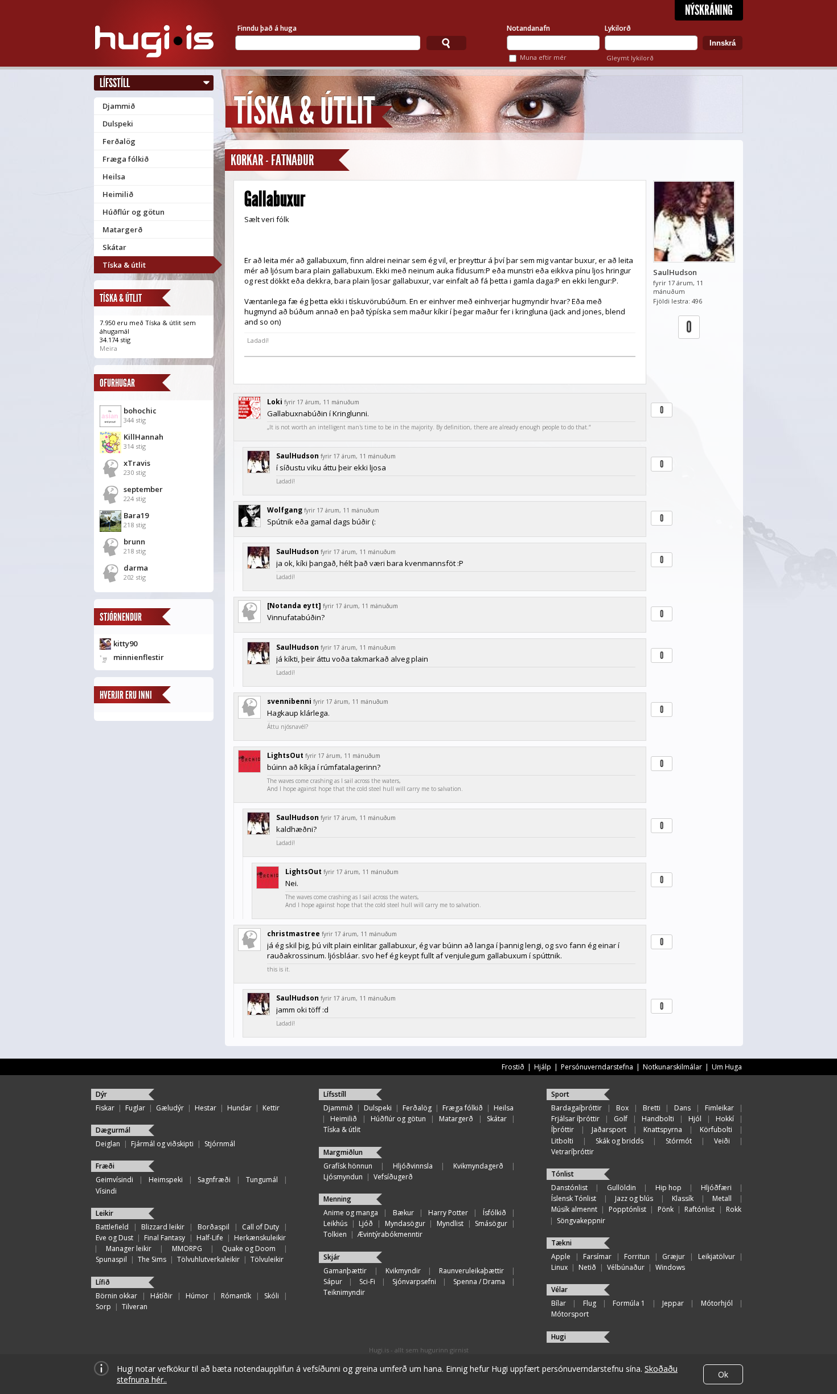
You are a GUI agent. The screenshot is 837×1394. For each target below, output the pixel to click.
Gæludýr (170, 1108)
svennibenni (289, 701)
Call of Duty (260, 1227)
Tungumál (262, 1179)
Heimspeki (166, 1179)
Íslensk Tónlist (573, 1198)
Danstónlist (569, 1187)
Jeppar (673, 1303)
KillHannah (143, 437)
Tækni (561, 1243)
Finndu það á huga (267, 28)
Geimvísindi (114, 1179)
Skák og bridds (619, 1141)
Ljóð (366, 1223)
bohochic (140, 410)
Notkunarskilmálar (672, 1067)
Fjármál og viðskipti (162, 1144)
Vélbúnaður (626, 1267)
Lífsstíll (115, 83)
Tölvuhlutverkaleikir (208, 1259)
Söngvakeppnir (581, 1220)
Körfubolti (716, 1129)
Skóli (271, 1296)
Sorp (103, 1306)
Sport (560, 1094)
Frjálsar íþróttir (575, 1119)
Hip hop (668, 1187)
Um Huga (727, 1067)
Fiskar (105, 1108)
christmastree (293, 933)
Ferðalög (119, 141)
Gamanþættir (345, 1271)
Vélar (559, 1289)
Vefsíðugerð (393, 1177)
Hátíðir (161, 1296)
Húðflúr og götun (133, 212)
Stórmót (679, 1141)
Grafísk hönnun (347, 1166)
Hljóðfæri (716, 1187)
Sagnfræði (214, 1179)
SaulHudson (675, 272)
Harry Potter (448, 1212)
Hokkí (725, 1119)
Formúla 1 (629, 1303)
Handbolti (658, 1119)
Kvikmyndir (403, 1271)
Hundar (239, 1108)
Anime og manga (350, 1212)
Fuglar (135, 1108)
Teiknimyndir (344, 1292)
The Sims (152, 1259)
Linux (559, 1267)
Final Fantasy (164, 1238)
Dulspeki (117, 123)
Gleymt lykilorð (630, 58)
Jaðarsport (609, 1129)
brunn (134, 541)
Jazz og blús (634, 1198)
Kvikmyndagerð (478, 1166)
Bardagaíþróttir (576, 1108)
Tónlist (562, 1174)
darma (136, 568)
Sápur (332, 1281)
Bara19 (136, 515)
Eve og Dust (114, 1238)
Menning (337, 1199)
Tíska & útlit (124, 265)
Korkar (247, 160)
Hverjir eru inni (126, 695)
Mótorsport (570, 1314)
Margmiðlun (343, 1152)
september (143, 489)
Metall (722, 1198)
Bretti (651, 1108)
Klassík (683, 1198)
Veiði (722, 1141)
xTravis (137, 463)
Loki (274, 402)
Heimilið (117, 194)
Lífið (103, 1282)
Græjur (673, 1256)
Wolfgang (284, 510)
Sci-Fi (367, 1281)
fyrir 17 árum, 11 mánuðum (321, 402)
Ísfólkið (494, 1212)
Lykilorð (618, 28)
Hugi (558, 1337)
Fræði (105, 1166)
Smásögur (491, 1223)
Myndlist (450, 1223)
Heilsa (113, 176)
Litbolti (562, 1141)
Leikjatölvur (716, 1256)
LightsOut (285, 755)
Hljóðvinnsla (413, 1166)
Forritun (637, 1256)
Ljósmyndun (343, 1177)
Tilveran (134, 1306)
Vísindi (106, 1191)
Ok (723, 1374)
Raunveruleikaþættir (471, 1271)
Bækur (403, 1212)
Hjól (694, 1119)
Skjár (331, 1257)
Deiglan (108, 1144)
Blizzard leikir (162, 1227)
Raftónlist (699, 1209)
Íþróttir (562, 1129)
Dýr (101, 1094)
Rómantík (236, 1296)
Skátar (114, 247)
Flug (589, 1303)
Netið (587, 1267)
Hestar (205, 1108)
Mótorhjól (717, 1303)
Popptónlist (627, 1209)
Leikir (104, 1213)
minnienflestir (138, 657)
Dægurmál (113, 1130)
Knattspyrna (662, 1129)
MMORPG (187, 1248)
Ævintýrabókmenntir (390, 1234)
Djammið (118, 106)
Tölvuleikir (267, 1259)
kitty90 (125, 643)
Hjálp (542, 1067)
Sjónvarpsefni (414, 1281)
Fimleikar (719, 1108)
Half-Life (209, 1238)
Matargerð (122, 229)
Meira (108, 348)
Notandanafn (528, 28)
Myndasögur (405, 1223)
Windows (670, 1267)
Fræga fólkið (125, 159)
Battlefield (112, 1227)
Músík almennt (574, 1209)
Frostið (513, 1067)
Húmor (197, 1296)
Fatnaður (292, 160)
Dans (682, 1108)
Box (622, 1108)
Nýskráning (709, 10)
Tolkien (335, 1234)
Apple (561, 1256)
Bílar (558, 1303)
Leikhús (335, 1223)
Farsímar (597, 1256)
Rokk (733, 1209)
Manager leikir (128, 1248)
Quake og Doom (249, 1248)
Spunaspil (111, 1259)
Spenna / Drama (479, 1281)
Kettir (271, 1108)
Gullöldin (621, 1187)
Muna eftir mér (543, 57)
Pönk (666, 1209)
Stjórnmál (219, 1144)
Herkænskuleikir (260, 1238)
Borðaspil (213, 1227)
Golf (620, 1119)
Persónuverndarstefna (597, 1067)
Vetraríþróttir (572, 1152)
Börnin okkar (116, 1296)
